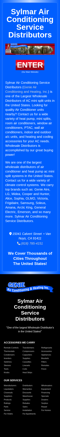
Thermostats (9, 351)
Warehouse (28, 396)
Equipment (46, 389)
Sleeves (7, 365)
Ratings (7, 403)
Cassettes (27, 362)
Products (8, 400)
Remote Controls (11, 348)
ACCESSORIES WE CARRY (19, 342)
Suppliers (8, 396)
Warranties (27, 389)
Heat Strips (27, 372)
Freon (43, 369)
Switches (8, 362)
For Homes (46, 410)
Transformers (28, 348)
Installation (27, 410)
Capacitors (27, 355)
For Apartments (29, 414)
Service (7, 410)
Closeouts (8, 392)
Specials (45, 396)
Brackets (45, 358)
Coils (25, 369)
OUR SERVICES (13, 380)
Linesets (26, 365)
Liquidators (9, 389)
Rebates (26, 403)
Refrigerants (46, 348)
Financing (45, 392)
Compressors (28, 351)
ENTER (30, 65)
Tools (6, 369)
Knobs (6, 372)
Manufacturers (10, 385)
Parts (6, 407)
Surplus (44, 403)
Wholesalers (46, 385)
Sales (25, 407)
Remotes (45, 365)
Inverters (7, 358)
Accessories (46, 351)
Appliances (46, 355)
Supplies (26, 358)
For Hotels (8, 414)
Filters (44, 362)
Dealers (44, 400)
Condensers (9, 355)
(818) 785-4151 (31, 243)
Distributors (27, 385)
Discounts (27, 392)
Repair (44, 407)
